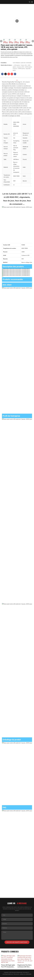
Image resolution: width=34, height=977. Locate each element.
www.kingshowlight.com (8, 974)
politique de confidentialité (26, 974)
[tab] (17, 79)
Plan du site (16, 974)
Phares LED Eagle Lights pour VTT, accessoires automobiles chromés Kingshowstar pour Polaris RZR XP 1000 (8, 966)
